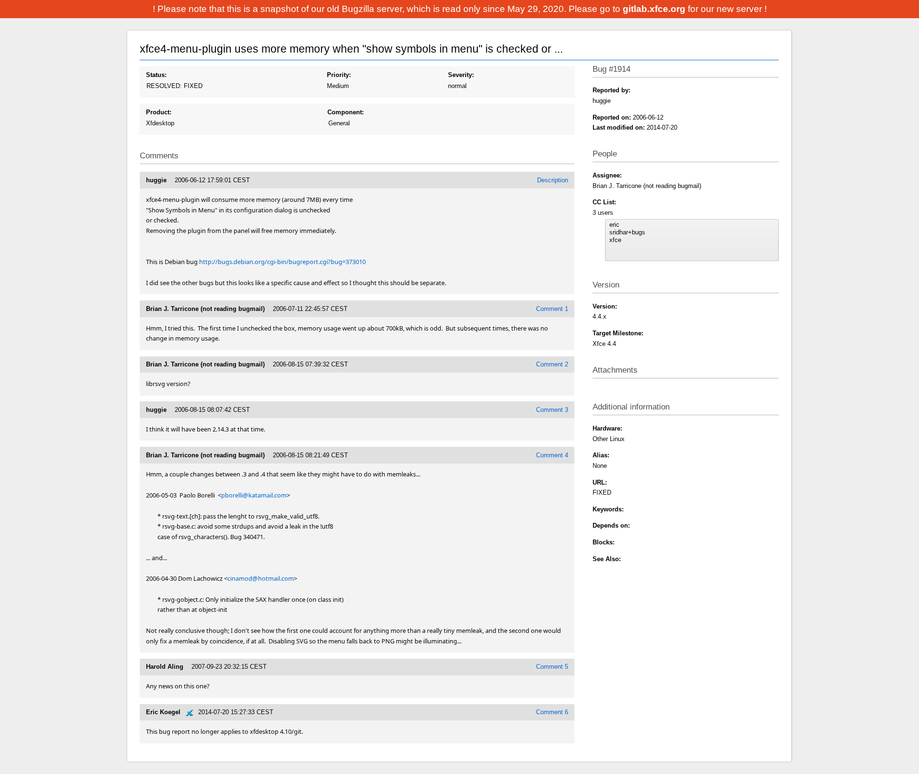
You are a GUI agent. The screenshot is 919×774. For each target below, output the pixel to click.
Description (552, 180)
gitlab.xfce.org (655, 9)
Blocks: (604, 542)
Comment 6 (552, 712)
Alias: (601, 455)
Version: (605, 306)
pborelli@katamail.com (254, 495)
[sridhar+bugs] (691, 232)
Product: (158, 112)
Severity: (461, 74)
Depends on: (611, 525)
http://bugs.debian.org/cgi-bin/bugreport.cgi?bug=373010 (282, 261)
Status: (156, 74)
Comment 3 (552, 409)
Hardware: (607, 428)
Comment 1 (552, 308)
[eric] (691, 225)
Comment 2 (552, 364)
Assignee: (607, 175)
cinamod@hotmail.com (260, 578)
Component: (345, 112)
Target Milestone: (618, 333)
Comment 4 (552, 455)
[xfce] (691, 240)
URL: (600, 482)
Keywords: (608, 509)
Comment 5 (552, 666)
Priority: (339, 74)
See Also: (607, 559)
